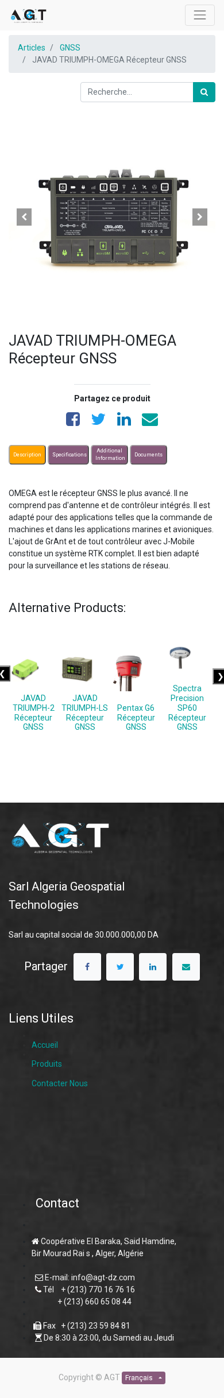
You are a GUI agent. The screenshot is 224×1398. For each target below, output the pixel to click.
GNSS (70, 47)
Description (27, 454)
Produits (47, 1063)
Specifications (69, 454)
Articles (31, 47)
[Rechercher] (204, 92)
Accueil (45, 1045)
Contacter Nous (60, 1083)
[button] (24, 217)
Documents (148, 454)
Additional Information (110, 454)
